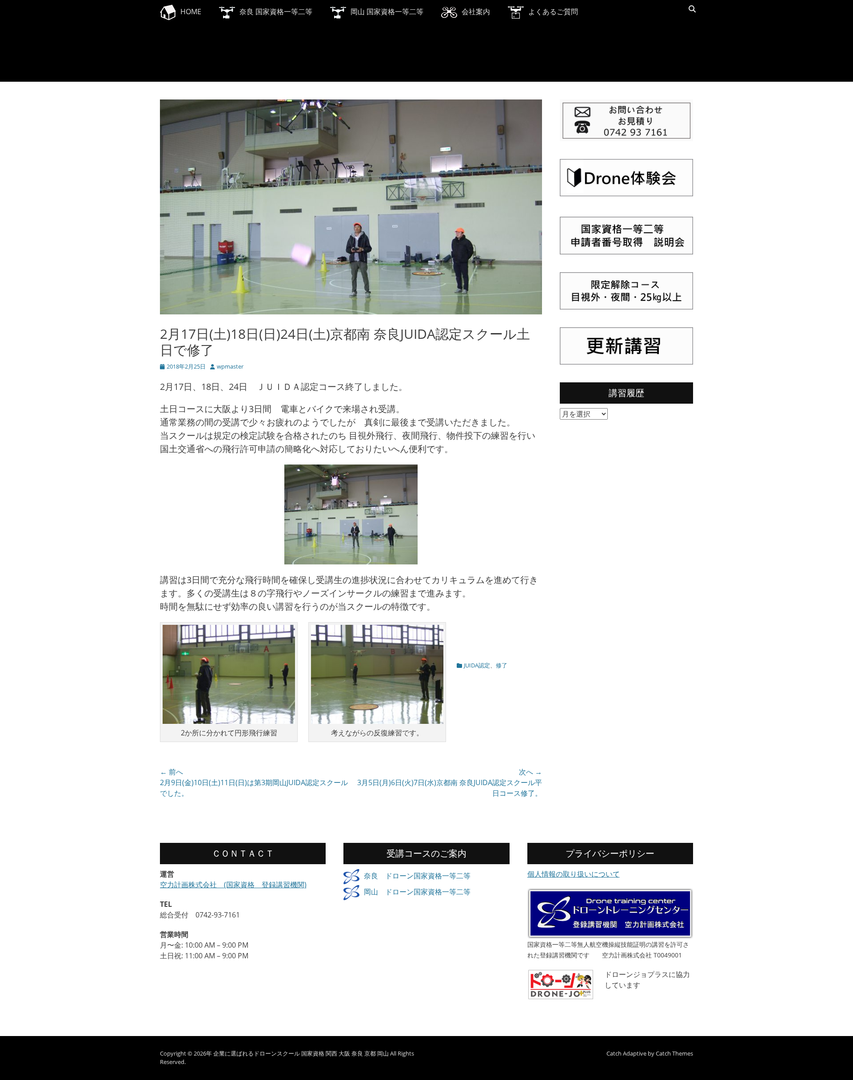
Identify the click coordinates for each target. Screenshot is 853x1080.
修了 (501, 665)
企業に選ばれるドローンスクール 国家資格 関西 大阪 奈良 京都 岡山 (301, 1053)
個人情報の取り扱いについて (573, 874)
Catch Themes (674, 1053)
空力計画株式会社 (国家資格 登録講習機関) (233, 884)
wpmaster (230, 366)
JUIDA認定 (477, 665)
